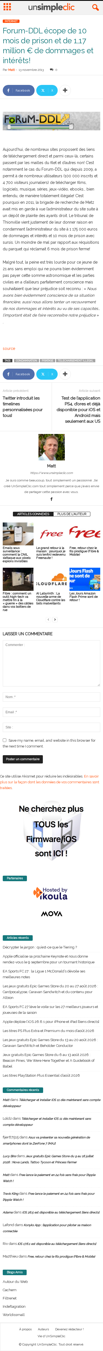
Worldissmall (14, 1315)
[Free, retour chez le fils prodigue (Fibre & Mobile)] (84, 533)
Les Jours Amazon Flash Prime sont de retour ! (83, 597)
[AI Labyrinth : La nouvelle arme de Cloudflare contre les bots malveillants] (51, 579)
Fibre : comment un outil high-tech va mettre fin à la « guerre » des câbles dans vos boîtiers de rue (18, 602)
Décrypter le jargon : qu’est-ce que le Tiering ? (40, 947)
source (9, 348)
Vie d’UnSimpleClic (51, 1336)
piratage (47, 360)
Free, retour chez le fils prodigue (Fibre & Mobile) (84, 551)
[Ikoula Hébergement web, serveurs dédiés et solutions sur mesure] (51, 893)
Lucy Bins (9, 1156)
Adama (8, 1212)
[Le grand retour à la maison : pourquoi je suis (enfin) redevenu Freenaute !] (51, 533)
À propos (25, 1329)
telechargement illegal (75, 360)
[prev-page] (48, 619)
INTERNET (11, 21)
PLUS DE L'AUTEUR (71, 514)
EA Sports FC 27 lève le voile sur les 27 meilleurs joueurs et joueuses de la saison (50, 1010)
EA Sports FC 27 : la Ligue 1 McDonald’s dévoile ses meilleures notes (44, 974)
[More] (65, 90)
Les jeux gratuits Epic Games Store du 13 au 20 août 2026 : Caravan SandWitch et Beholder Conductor (50, 1043)
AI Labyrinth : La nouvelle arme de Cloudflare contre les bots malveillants (50, 598)
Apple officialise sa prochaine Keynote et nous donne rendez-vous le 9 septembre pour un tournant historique (48, 959)
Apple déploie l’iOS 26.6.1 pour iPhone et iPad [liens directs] (51, 1022)
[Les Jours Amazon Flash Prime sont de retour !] (84, 579)
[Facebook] (51, 500)
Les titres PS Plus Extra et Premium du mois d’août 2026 (48, 1031)
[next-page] (55, 619)
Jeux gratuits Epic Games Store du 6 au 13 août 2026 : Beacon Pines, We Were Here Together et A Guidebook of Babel (48, 1060)
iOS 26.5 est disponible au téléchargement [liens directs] (60, 1212)
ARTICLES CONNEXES (33, 514)
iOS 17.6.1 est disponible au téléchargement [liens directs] (57, 1244)
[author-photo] (51, 447)
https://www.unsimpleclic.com (51, 473)
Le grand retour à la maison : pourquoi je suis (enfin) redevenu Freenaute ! (51, 553)
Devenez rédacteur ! (69, 1329)
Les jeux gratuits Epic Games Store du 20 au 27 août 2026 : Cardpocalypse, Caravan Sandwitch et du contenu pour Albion (50, 992)
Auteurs (43, 1329)
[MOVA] (51, 913)
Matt (11, 70)
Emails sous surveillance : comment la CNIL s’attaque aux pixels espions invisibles (16, 554)
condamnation (26, 360)
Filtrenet (9, 1298)
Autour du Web (15, 1282)
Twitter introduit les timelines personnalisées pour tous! (23, 407)
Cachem (9, 1290)
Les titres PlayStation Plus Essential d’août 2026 (41, 1075)
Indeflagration (14, 1306)
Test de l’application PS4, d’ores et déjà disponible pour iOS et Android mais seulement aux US (78, 410)
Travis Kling (10, 1193)
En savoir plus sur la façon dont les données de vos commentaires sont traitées (49, 782)
